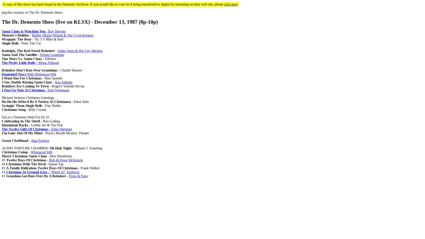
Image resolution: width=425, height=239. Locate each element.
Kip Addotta (63, 82)
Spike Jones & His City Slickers (80, 51)
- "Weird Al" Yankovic (43, 172)
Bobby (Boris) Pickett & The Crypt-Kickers (62, 35)
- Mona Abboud (30, 63)
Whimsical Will (41, 152)
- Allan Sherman (37, 129)
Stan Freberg (40, 141)
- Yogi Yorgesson (35, 90)
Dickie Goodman (52, 55)
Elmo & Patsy (78, 176)
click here (231, 4)
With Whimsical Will (29, 74)
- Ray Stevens (34, 31)
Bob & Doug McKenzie (66, 160)
